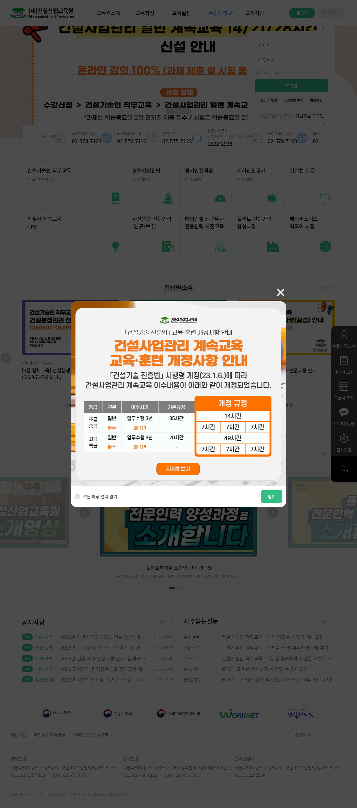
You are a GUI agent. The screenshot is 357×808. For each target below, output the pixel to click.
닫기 (272, 496)
